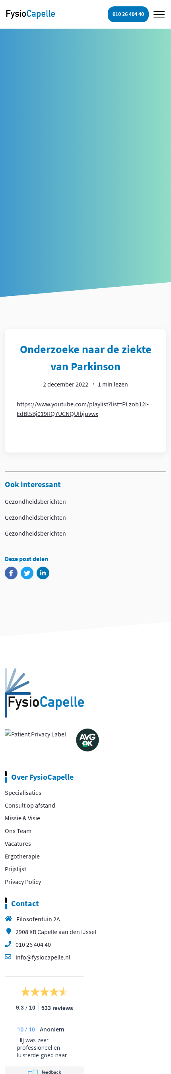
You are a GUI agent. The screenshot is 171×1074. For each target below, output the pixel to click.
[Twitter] (27, 573)
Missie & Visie (22, 818)
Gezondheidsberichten (35, 501)
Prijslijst (15, 869)
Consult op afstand (30, 805)
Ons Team (18, 831)
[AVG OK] (87, 739)
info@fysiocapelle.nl (43, 957)
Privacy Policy (23, 882)
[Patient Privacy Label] (35, 733)
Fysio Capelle (30, 14)
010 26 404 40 (33, 944)
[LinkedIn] (43, 573)
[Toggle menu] (159, 14)
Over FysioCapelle (42, 777)
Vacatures (18, 843)
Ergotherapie (22, 856)
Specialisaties (23, 792)
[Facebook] (11, 573)
